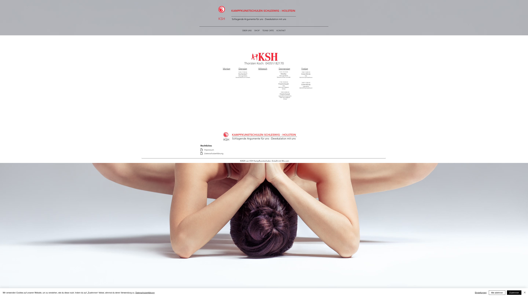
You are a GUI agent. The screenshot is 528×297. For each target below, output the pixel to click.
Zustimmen (514, 292)
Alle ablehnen (497, 292)
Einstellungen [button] (481, 292)
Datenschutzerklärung (145, 292)
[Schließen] (524, 292)
